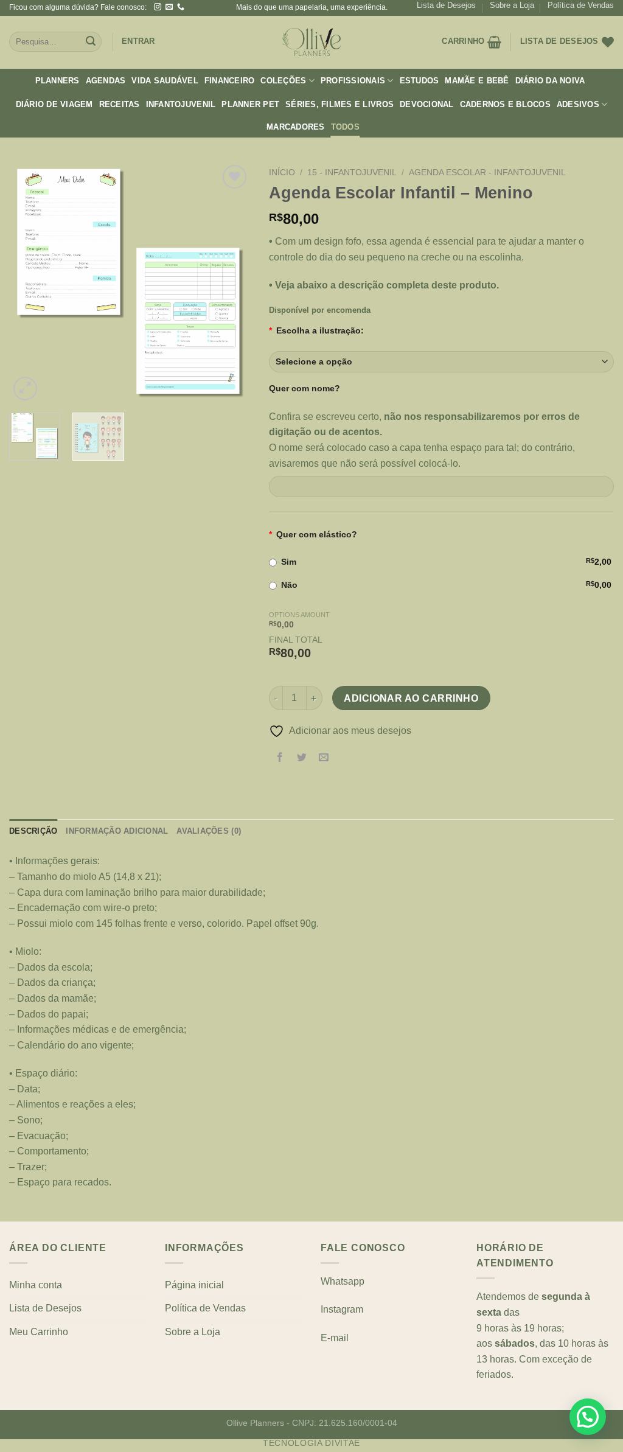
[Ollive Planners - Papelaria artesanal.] (311, 42)
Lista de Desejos (446, 5)
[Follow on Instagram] (157, 7)
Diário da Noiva (550, 80)
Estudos (419, 80)
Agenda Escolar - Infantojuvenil (487, 172)
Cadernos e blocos (505, 104)
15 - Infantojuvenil (352, 172)
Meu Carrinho (38, 1332)
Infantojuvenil (181, 104)
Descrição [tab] (33, 831)
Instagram (342, 1309)
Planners (57, 80)
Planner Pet (250, 104)
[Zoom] (25, 388)
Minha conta (35, 1285)
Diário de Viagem (54, 104)
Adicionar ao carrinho (411, 698)
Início (282, 172)
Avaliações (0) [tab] (208, 831)
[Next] (231, 283)
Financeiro (229, 80)
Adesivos (578, 104)
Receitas (119, 104)
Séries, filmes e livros (339, 104)
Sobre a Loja (512, 5)
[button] (587, 1416)
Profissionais (353, 80)
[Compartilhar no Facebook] (280, 759)
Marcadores (295, 126)
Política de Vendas (581, 5)
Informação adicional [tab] (117, 831)
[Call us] (180, 7)
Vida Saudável (164, 80)
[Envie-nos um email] (169, 7)
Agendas (106, 80)
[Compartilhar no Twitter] (301, 759)
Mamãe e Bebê (477, 80)
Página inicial (194, 1285)
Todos (345, 126)
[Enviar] (90, 42)
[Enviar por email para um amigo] (323, 759)
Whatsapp (342, 1281)
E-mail (335, 1338)
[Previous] (29, 283)
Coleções (283, 80)
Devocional (427, 104)
